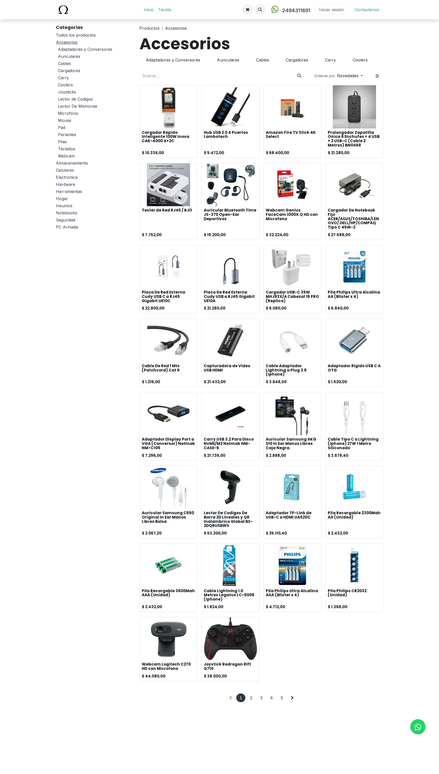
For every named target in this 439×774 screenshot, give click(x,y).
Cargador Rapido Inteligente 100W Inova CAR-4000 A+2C (165, 136)
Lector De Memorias (77, 106)
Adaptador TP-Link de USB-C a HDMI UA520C (288, 515)
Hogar (62, 198)
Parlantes (67, 134)
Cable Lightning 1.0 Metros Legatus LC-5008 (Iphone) (229, 595)
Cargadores (69, 70)
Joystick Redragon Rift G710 (227, 666)
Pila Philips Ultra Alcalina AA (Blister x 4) (354, 294)
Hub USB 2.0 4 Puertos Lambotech (226, 134)
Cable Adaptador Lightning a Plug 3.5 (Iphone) (286, 370)
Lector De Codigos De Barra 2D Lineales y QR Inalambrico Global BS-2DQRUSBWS (228, 519)
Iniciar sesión (331, 9)
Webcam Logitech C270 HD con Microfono (166, 666)
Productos (149, 28)
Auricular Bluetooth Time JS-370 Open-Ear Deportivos (230, 214)
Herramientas (69, 191)
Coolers (65, 84)
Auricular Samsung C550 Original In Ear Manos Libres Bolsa (168, 517)
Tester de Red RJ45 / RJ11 (167, 210)
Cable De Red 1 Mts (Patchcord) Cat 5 (161, 368)
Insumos (64, 205)
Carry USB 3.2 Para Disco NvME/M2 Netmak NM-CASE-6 (229, 443)
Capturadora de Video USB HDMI (227, 368)
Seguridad (65, 219)
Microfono (68, 113)
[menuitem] (149, 10)
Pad (61, 127)
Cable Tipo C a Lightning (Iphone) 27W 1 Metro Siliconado (353, 443)
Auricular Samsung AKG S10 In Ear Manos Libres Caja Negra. (291, 443)
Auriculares (69, 56)
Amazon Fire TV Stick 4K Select (291, 134)
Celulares (65, 170)
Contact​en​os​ (367, 9)
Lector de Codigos (75, 99)
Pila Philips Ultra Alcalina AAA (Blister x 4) (292, 593)
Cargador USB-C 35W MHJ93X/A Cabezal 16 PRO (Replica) (292, 296)
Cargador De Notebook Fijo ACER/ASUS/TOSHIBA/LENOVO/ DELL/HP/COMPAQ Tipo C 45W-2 (353, 218)
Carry (63, 77)
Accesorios (66, 42)
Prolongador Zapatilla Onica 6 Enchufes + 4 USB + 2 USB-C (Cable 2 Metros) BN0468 (354, 139)
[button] (260, 9)
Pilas (62, 141)
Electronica (66, 177)
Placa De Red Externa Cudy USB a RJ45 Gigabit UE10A (229, 296)
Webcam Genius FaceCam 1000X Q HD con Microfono (292, 214)
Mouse (64, 120)
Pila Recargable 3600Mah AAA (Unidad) (168, 593)
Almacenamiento (72, 163)
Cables (64, 63)
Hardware (65, 184)
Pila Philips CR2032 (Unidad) (347, 593)
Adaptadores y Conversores (85, 49)
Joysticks (67, 91)
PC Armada (67, 227)
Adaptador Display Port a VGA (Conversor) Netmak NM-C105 (168, 443)
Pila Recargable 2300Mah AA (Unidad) (354, 515)
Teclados (66, 148)
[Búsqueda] (299, 75)
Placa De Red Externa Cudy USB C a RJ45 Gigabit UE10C (163, 296)
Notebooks (66, 212)
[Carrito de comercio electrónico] (247, 9)
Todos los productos (76, 35)
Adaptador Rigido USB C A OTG (354, 368)
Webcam (66, 155)
